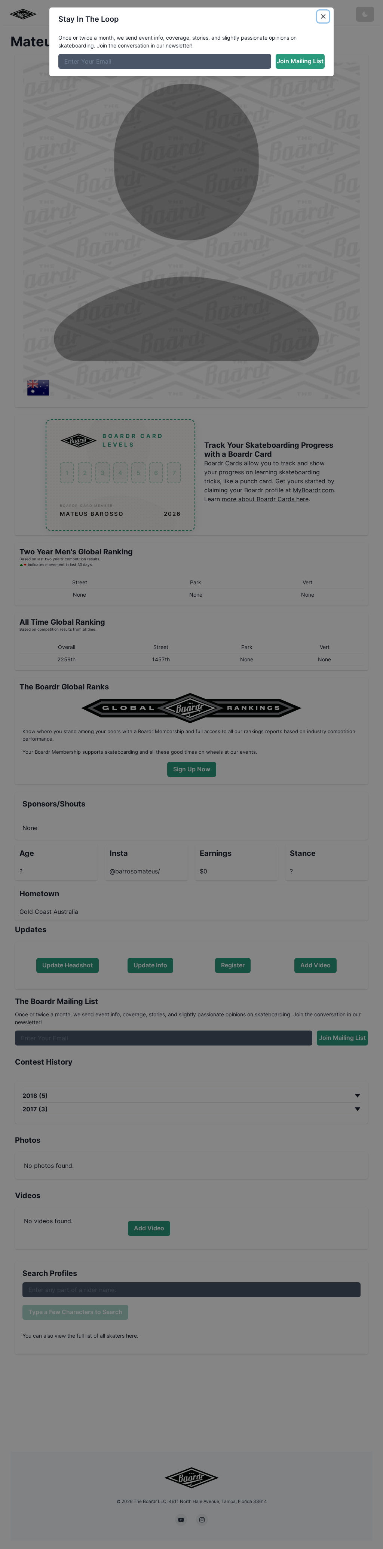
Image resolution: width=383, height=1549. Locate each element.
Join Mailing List (300, 61)
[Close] (323, 16)
